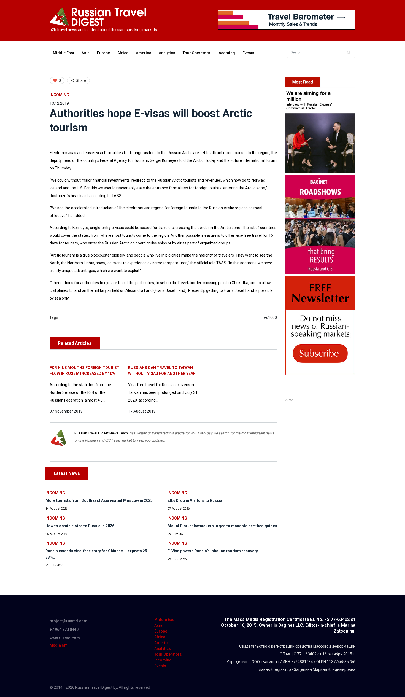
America (143, 53)
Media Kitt (59, 645)
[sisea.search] (348, 52)
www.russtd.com (65, 638)
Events (248, 53)
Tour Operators (196, 53)
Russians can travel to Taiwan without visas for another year (162, 370)
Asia (86, 53)
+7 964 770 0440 (64, 629)
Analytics (167, 53)
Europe (103, 53)
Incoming (226, 53)
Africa (122, 53)
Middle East (63, 53)
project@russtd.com (68, 621)
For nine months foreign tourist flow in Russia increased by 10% (85, 370)
